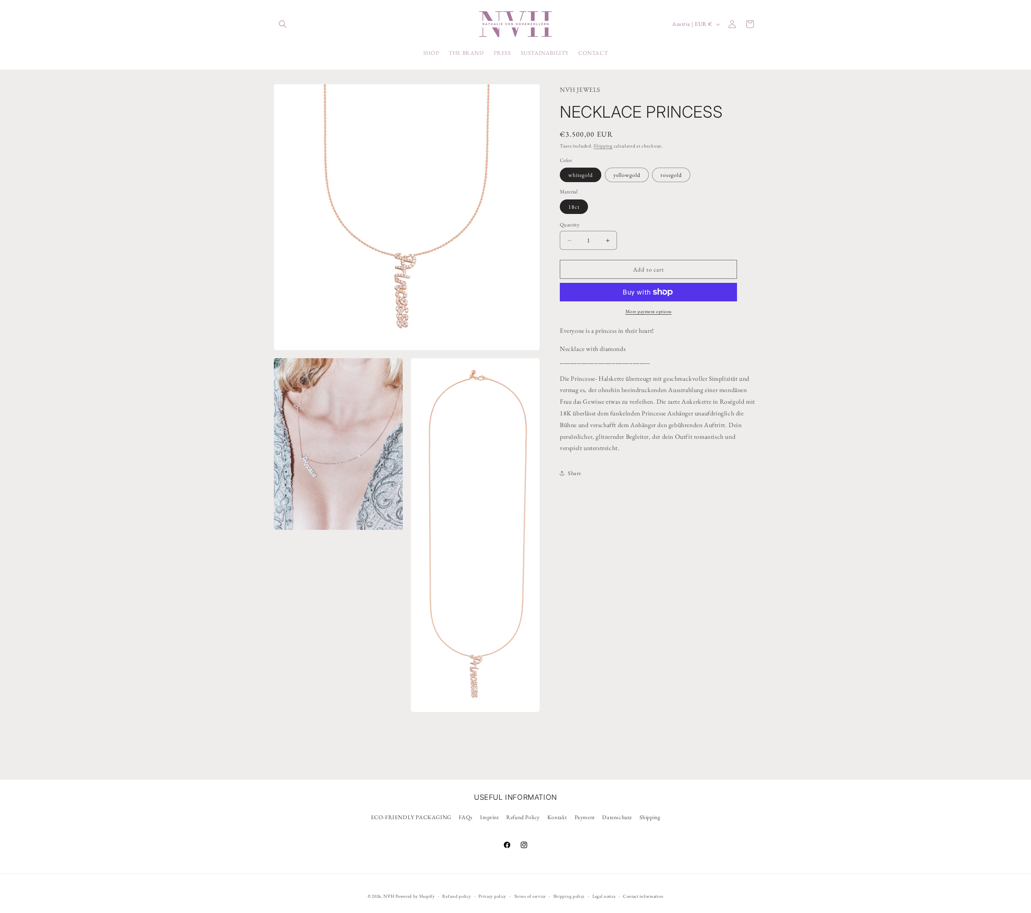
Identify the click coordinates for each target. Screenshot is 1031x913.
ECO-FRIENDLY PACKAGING (411, 817)
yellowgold (626, 174)
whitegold (580, 174)
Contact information (643, 896)
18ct (574, 206)
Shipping (603, 146)
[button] (283, 24)
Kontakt (557, 817)
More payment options (648, 311)
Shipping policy (569, 896)
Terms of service (530, 896)
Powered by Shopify (415, 896)
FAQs (465, 817)
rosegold (671, 174)
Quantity (570, 224)
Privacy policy (492, 896)
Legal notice (603, 896)
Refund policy (456, 896)
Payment (585, 817)
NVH (389, 896)
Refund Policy (523, 817)
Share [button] (574, 473)
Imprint (489, 817)
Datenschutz (617, 817)
